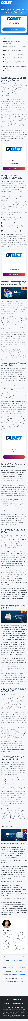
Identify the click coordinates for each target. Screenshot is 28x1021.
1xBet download (18, 960)
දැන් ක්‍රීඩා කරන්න (14, 29)
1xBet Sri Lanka (19, 971)
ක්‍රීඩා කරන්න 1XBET (14, 168)
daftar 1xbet (20, 957)
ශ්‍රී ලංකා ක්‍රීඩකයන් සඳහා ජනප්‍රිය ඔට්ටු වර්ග (15, 55)
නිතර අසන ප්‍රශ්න (8, 70)
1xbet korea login (20, 967)
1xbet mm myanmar (19, 974)
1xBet (20, 978)
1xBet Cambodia (19, 964)
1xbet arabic (20, 981)
